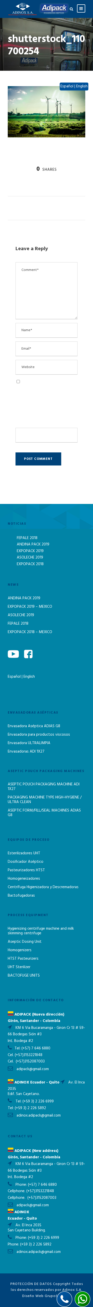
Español (15, 677)
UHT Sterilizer (19, 967)
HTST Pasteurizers (23, 959)
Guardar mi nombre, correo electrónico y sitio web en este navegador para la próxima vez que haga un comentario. (45, 391)
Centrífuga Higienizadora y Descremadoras (43, 887)
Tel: (17, 1048)
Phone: (22, 1185)
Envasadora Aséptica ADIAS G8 (34, 726)
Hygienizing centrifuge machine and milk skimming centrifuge (41, 931)
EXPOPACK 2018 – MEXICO (30, 632)
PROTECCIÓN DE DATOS (31, 1284)
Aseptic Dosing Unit (25, 942)
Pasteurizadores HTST (26, 870)
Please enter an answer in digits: (43, 413)
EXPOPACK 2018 (30, 564)
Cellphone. (16, 1191)
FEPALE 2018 (27, 538)
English (29, 677)
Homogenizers (20, 950)
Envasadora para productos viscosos (39, 735)
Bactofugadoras (21, 896)
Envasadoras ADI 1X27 (26, 751)
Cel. (11, 1055)
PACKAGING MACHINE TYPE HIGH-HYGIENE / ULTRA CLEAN (45, 799)
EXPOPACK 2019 (30, 551)
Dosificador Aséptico (25, 862)
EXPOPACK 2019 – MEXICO (30, 607)
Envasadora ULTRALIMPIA (29, 743)
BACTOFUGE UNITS (24, 975)
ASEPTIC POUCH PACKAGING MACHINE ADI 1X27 (44, 786)
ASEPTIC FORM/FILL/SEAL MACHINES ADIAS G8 (44, 812)
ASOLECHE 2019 (30, 557)
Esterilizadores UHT (24, 853)
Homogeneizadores (24, 879)
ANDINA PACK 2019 (33, 544)
